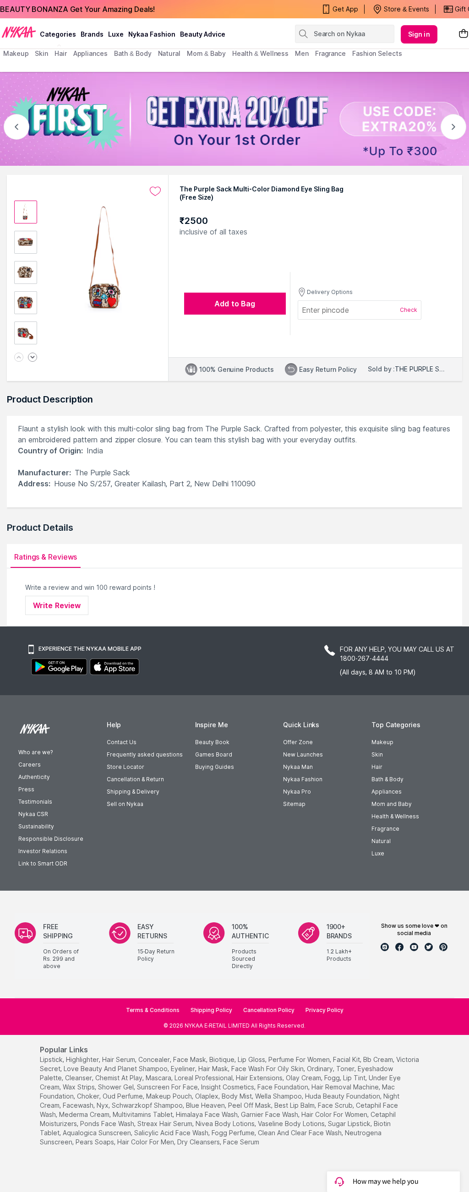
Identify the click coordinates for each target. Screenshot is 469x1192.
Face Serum (241, 1142)
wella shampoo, (279, 1096)
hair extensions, (260, 1078)
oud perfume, (123, 1096)
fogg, (332, 1078)
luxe (116, 34)
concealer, (154, 1059)
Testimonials (35, 801)
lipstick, (52, 1059)
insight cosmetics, (228, 1087)
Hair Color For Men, (146, 1142)
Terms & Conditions (153, 1010)
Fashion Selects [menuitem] (377, 53)
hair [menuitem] (61, 53)
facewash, (79, 1105)
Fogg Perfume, (234, 1133)
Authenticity (34, 776)
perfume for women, (299, 1059)
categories (58, 34)
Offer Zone (298, 742)
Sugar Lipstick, (350, 1123)
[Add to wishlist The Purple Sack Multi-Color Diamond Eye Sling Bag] (155, 191)
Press (26, 789)
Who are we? (35, 752)
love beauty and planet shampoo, (116, 1068)
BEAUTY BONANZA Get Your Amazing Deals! (77, 9)
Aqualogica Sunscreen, (97, 1133)
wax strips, (79, 1087)
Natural (381, 841)
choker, (89, 1096)
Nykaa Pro (297, 791)
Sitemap (294, 803)
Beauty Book (212, 742)
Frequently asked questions (145, 754)
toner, (346, 1068)
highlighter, (83, 1059)
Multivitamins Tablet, (143, 1114)
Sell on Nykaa (125, 803)
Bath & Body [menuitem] (133, 53)
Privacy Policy (324, 1010)
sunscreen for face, (168, 1087)
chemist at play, (119, 1078)
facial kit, (347, 1059)
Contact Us (121, 742)
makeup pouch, (169, 1096)
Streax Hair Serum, (165, 1123)
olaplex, (207, 1096)
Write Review (57, 605)
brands (92, 34)
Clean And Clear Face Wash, (300, 1133)
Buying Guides (214, 766)
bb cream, (378, 1059)
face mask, (190, 1059)
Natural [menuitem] (169, 53)
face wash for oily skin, (268, 1068)
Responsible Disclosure (50, 838)
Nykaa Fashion (151, 34)
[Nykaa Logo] (19, 31)
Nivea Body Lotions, (226, 1123)
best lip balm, (295, 1105)
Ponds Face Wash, (108, 1123)
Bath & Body (387, 779)
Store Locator (125, 766)
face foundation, (283, 1087)
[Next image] (32, 358)
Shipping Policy (211, 1010)
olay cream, (304, 1078)
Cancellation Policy (268, 1010)
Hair (376, 766)
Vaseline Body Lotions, (292, 1123)
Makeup (382, 742)
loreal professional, (204, 1078)
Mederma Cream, (85, 1114)
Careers (29, 764)
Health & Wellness (395, 816)
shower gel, (116, 1087)
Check (408, 309)
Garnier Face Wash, (270, 1114)
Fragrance (385, 828)
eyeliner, (183, 1068)
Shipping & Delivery (133, 791)
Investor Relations (42, 851)
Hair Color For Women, (335, 1114)
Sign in (419, 34)
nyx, (103, 1105)
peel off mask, (250, 1105)
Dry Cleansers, (199, 1142)
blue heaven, (206, 1105)
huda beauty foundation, (343, 1096)
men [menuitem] (302, 53)
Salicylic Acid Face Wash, (172, 1133)
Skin (377, 754)
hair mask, (213, 1068)
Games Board (213, 754)
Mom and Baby (391, 803)
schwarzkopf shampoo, (148, 1105)
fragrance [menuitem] (330, 53)
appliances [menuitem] (90, 53)
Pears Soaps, (95, 1142)
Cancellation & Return (135, 779)
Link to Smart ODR (42, 863)
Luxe (377, 853)
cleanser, (79, 1078)
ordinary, (320, 1068)
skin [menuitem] (41, 53)
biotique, (222, 1059)
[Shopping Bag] (463, 34)
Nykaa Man (298, 766)
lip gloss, (252, 1059)
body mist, (237, 1096)
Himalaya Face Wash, (207, 1114)
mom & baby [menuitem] (206, 53)
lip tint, (355, 1078)
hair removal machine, (345, 1087)
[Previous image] (18, 358)
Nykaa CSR (33, 814)
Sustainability (36, 826)
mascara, (159, 1078)
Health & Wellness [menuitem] (260, 53)
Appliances (386, 791)
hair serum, (119, 1059)
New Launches (303, 754)
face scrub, (336, 1105)
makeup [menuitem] (15, 53)
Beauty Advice (202, 34)
